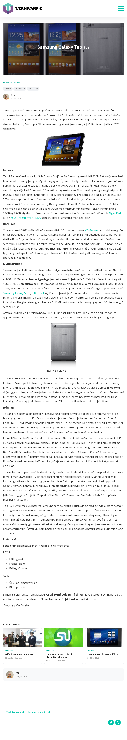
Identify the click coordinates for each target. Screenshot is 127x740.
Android (8, 89)
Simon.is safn (13, 82)
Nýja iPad (115, 213)
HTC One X (38, 293)
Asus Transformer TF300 (26, 217)
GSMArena (91, 230)
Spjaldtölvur (20, 89)
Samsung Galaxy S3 (15, 293)
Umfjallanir (33, 89)
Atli (13, 94)
